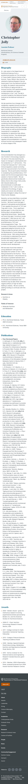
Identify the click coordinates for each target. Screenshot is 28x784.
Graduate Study (5, 722)
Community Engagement (8, 752)
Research (4, 729)
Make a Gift (5, 684)
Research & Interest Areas (8, 732)
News (3, 743)
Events (3, 748)
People (3, 739)
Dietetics (3, 725)
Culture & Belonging (6, 709)
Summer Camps (5, 755)
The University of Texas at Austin (11, 775)
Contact (3, 712)
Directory (6, 10)
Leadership (4, 703)
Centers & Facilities (6, 735)
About (3, 697)
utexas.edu (4, 2)
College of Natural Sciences (13, 2)
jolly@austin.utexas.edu (9, 60)
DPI (3, 62)
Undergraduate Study (7, 719)
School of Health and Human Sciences (21, 2)
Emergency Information (7, 777)
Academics (4, 716)
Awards (3, 700)
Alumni (3, 761)
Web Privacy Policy (17, 779)
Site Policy (17, 777)
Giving (3, 706)
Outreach (3, 758)
